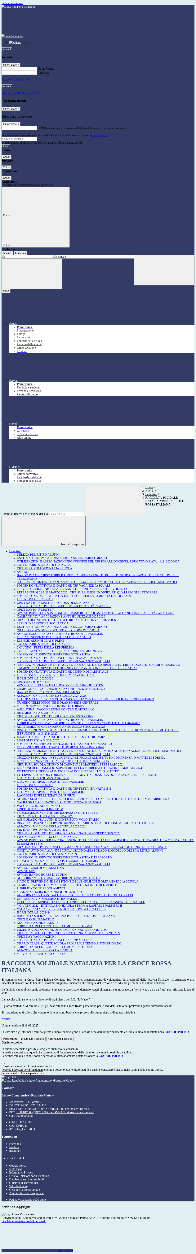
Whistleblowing (18, 1186)
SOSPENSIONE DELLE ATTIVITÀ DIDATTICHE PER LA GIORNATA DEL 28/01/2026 (74, 595)
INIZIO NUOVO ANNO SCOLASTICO (42, 829)
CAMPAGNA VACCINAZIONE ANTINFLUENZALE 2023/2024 (59, 802)
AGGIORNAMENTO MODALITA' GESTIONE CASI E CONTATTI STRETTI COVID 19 (75, 895)
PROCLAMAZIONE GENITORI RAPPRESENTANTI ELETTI (57, 812)
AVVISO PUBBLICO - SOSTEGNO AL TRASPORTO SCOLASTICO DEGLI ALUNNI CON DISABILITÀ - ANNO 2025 (95, 613)
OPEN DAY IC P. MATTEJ (34, 681)
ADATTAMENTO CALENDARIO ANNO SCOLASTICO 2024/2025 (61, 726)
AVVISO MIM (26, 871)
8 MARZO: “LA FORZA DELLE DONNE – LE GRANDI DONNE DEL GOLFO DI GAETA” (77, 668)
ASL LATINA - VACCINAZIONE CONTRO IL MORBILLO (56, 709)
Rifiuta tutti (32, 1038)
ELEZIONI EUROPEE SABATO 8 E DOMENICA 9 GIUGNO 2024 (60, 747)
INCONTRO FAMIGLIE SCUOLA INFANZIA (47, 836)
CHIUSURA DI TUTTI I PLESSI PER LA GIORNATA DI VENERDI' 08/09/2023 (68, 833)
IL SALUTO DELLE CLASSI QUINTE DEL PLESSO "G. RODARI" (61, 737)
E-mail (42, 127)
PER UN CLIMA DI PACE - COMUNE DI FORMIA (50, 706)
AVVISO (22, 571)
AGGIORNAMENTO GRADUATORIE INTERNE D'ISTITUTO (58, 878)
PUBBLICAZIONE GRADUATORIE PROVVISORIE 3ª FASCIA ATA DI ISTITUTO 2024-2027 (78, 723)
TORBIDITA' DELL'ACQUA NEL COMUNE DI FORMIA (54, 926)
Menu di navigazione (72, 544)
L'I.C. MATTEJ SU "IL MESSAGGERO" (43, 778)
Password (43, 72)
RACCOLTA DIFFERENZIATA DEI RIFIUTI (46, 795)
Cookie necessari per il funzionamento (25, 1066)
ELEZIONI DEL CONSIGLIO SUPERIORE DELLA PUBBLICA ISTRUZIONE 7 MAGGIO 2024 (79, 768)
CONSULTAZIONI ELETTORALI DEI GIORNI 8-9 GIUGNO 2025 (60, 651)
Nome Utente (46, 68)
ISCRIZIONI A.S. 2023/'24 (34, 912)
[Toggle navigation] (32, 273)
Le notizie (151, 494)
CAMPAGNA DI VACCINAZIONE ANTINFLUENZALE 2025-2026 (61, 616)
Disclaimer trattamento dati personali (24, 1221)
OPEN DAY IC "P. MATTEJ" (35, 609)
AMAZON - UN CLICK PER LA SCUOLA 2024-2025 (51, 695)
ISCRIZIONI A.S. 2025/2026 (35, 678)
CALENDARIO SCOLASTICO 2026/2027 (44, 564)
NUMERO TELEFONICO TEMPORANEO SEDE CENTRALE (58, 702)
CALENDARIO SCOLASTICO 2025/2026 (44, 644)
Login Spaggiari (99, 135)
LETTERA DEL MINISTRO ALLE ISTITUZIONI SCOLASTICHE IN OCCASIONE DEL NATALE (81, 902)
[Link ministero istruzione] (18, 6)
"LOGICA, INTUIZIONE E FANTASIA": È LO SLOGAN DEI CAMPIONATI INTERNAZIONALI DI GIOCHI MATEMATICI (98, 664)
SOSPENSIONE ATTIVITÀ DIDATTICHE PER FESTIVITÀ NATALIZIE (64, 606)
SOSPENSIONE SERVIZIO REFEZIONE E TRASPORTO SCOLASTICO (64, 743)
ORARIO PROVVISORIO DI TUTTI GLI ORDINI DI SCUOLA (58, 630)
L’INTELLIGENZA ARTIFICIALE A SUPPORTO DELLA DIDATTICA (63, 761)
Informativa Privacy (21, 1172)
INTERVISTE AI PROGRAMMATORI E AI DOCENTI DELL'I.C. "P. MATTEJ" (68, 771)
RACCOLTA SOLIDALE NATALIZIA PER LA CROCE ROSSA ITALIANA (66, 916)
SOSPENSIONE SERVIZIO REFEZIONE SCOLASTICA (53, 654)
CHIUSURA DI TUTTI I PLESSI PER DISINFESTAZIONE (55, 716)
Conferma (20, 253)
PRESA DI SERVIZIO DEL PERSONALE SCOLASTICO (54, 637)
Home (149, 487)
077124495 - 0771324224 (30, 1105)
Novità (149, 490)
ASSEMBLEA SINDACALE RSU (39, 922)
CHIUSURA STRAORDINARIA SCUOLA (44, 568)
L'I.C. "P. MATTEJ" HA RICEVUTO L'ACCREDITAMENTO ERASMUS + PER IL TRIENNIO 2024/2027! (85, 699)
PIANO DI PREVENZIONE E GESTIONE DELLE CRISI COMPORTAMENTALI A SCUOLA (78, 881)
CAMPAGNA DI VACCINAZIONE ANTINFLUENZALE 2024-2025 (61, 688)
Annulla (7, 253)
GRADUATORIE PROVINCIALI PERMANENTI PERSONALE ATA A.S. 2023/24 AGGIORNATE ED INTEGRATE (92, 847)
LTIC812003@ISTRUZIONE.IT (53, 1108)
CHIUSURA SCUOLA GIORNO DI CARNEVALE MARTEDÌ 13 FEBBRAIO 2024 (70, 764)
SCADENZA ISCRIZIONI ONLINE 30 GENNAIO (49, 891)
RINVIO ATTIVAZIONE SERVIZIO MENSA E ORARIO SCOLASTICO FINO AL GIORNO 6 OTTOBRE (85, 823)
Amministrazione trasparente (26, 1193)
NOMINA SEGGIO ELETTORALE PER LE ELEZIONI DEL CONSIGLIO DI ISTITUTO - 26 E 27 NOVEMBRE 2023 (93, 799)
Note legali (15, 1169)
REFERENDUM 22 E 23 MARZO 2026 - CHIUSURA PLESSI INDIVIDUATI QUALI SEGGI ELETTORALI (87, 592)
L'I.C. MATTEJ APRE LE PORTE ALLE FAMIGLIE (50, 781)
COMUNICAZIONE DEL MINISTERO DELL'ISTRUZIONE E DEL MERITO (67, 885)
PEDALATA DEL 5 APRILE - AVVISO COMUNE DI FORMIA (57, 860)
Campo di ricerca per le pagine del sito (25, 513)
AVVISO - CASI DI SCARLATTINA (40, 867)
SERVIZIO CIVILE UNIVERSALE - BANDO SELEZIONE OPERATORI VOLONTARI (74, 589)
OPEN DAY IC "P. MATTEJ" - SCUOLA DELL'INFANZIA (55, 602)
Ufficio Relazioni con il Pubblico (29, 1176)
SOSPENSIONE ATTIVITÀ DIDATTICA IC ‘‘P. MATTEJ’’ (54, 940)
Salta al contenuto (12, 3)
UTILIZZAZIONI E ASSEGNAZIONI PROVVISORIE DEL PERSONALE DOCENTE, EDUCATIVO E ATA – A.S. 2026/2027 (98, 561)
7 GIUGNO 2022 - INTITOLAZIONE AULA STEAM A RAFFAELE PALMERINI (69, 905)
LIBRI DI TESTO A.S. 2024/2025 (38, 740)
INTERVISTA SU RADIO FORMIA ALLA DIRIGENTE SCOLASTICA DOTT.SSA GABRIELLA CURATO (86, 774)
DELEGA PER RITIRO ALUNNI (38, 554)
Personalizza (10, 1038)
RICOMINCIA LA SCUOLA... (36, 712)
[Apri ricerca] (164, 270)
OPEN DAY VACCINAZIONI (36, 936)
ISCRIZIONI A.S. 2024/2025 (35, 785)
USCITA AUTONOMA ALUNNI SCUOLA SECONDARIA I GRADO (62, 558)
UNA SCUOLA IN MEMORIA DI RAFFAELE (47, 898)
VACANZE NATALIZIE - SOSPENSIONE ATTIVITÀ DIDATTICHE (61, 909)
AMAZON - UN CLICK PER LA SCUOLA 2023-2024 (51, 826)
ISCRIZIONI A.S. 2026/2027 (35, 599)
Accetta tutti (60, 1038)
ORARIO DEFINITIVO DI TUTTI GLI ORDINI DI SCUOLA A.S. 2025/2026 (66, 620)
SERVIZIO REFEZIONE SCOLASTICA (43, 623)
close (6, 290)
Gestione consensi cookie (24, 1189)
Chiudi (6, 156)
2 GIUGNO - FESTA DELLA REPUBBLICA (45, 647)
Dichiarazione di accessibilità (26, 1179)
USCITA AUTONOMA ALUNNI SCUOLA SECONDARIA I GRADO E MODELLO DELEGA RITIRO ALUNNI (90, 850)
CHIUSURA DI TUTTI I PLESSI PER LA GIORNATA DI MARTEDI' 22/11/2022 (68, 933)
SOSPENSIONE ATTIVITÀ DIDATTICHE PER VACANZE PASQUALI (63, 585)
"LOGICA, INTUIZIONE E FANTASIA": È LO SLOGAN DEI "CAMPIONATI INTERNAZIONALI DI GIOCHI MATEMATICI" (99, 750)
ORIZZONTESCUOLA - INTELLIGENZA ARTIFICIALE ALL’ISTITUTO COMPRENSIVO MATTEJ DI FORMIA (91, 757)
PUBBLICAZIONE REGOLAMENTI (41, 888)
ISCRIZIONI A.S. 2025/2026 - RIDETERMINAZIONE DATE (56, 675)
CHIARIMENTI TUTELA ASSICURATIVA (45, 816)
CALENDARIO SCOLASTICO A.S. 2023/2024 (47, 854)
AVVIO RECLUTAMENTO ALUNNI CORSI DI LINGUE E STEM (60, 685)
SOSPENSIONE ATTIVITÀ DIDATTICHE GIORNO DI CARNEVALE (62, 671)
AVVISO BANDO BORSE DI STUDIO (42, 874)
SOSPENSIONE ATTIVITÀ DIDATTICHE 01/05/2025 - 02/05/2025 (60, 657)
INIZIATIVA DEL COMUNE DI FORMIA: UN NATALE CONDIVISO (62, 929)
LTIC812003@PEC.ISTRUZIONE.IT (55, 1112)
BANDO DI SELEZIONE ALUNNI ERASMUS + (48, 692)
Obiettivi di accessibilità (23, 1182)
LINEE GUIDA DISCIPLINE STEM (40, 809)
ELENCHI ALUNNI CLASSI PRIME (41, 640)
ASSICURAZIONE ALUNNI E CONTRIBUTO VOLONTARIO (58, 819)
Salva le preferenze (31, 1073)
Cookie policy (17, 1165)
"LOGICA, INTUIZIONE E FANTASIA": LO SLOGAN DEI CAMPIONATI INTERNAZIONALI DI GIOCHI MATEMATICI (97, 582)
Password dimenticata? (15, 79)
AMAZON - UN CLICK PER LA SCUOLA (45, 950)
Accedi (7, 49)
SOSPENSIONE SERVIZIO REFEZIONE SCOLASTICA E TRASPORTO (64, 857)
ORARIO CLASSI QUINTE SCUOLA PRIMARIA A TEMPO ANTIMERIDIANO (69, 943)
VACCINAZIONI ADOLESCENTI (39, 805)
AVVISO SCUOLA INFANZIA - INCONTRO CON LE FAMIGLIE (60, 633)
